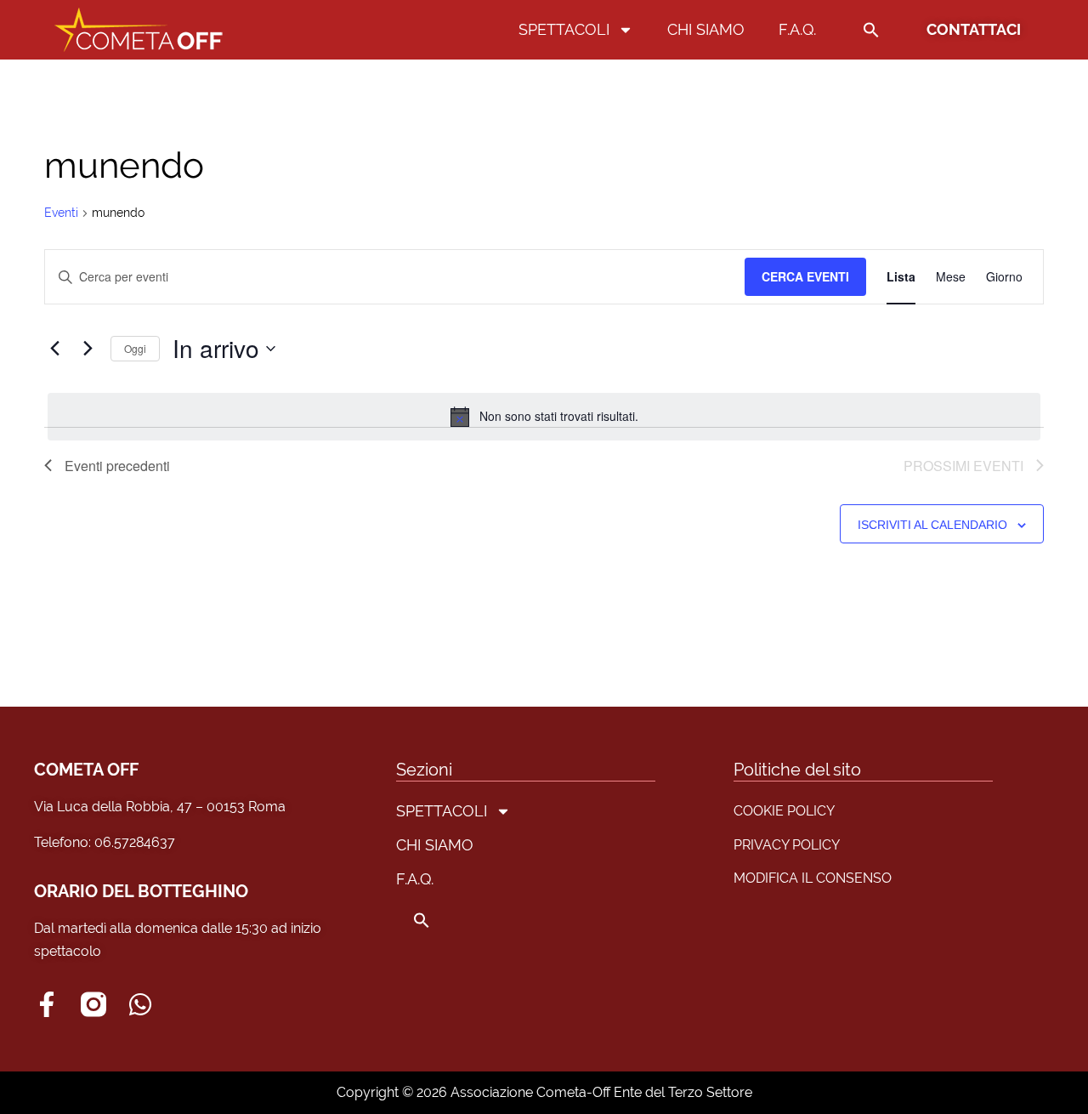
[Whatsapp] (140, 1004)
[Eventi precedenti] (54, 348)
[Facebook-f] (47, 1004)
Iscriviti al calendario (932, 525)
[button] (871, 29)
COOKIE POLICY (784, 811)
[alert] (544, 416)
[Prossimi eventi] (87, 348)
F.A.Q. (797, 29)
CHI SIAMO (706, 29)
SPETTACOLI (563, 29)
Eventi (61, 212)
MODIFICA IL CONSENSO (813, 878)
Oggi (135, 348)
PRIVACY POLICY (787, 845)
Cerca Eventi (805, 276)
